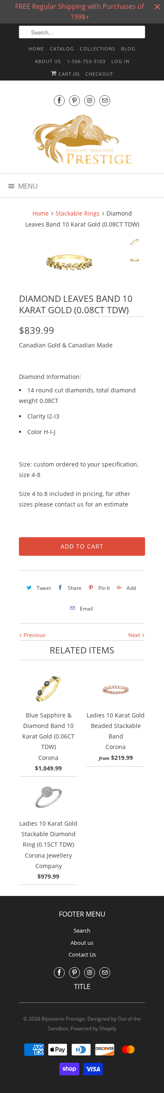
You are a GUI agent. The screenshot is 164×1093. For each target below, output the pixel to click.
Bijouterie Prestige (63, 1018)
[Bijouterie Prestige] (82, 140)
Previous (33, 635)
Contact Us (82, 954)
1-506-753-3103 (86, 61)
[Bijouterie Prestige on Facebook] (59, 100)
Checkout (99, 74)
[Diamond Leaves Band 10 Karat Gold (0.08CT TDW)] (69, 262)
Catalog (62, 48)
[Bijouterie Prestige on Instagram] (89, 100)
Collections (97, 48)
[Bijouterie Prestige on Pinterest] (74, 100)
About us (48, 61)
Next (135, 635)
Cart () (68, 74)
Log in (120, 61)
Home (36, 48)
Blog (128, 48)
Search (82, 930)
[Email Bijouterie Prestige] (104, 100)
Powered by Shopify (93, 1028)
